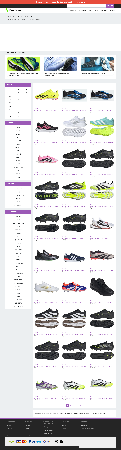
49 (18, 116)
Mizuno (18, 270)
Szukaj (110, 6)
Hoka (18, 246)
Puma (18, 293)
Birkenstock (18, 230)
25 (18, 89)
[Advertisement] (56, 37)
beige (18, 127)
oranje (18, 154)
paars (18, 157)
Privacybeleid (29, 432)
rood (18, 160)
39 (10, 106)
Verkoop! (112, 10)
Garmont (18, 240)
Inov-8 (18, 253)
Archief (64, 428)
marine (18, 150)
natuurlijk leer (18, 195)
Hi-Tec (18, 243)
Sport (8, 435)
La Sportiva (18, 263)
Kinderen (9, 425)
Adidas (18, 216)
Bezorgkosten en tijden (50, 427)
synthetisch (18, 205)
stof (18, 202)
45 (10, 113)
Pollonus (18, 290)
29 (26, 93)
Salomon (18, 300)
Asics (18, 226)
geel (18, 137)
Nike (18, 276)
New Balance (18, 273)
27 (10, 93)
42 (10, 109)
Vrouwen (9, 428)
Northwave (18, 280)
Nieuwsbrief (84, 425)
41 (26, 106)
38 (26, 103)
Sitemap (28, 435)
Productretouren (48, 430)
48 (10, 116)
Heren (8, 432)
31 (18, 96)
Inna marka (18, 250)
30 (10, 96)
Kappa (18, 260)
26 (26, 89)
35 (26, 99)
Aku (18, 220)
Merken (104, 10)
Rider (18, 296)
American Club (18, 223)
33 (10, 99)
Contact (28, 425)
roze (18, 164)
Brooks (18, 233)
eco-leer (18, 188)
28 (18, 93)
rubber (18, 198)
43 (18, 109)
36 (10, 103)
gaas (18, 192)
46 (18, 113)
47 (26, 113)
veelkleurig (18, 167)
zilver (18, 174)
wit (18, 170)
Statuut (27, 428)
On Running (18, 283)
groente (18, 147)
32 (26, 96)
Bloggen (64, 425)
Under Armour (18, 306)
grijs (18, 144)
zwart (18, 177)
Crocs (18, 236)
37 (18, 103)
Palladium (18, 286)
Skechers (18, 303)
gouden (18, 141)
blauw (18, 131)
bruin (18, 134)
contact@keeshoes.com (74, 2)
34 (18, 99)
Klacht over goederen (49, 433)
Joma (18, 256)
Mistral (18, 266)
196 (80, 405)
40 (18, 106)
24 (10, 89)
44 (26, 109)
